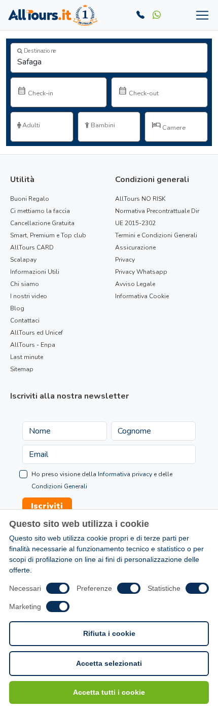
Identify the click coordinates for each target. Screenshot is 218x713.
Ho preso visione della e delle (101, 480)
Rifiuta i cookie (109, 633)
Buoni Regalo (29, 199)
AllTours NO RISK (140, 199)
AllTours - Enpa (32, 345)
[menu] (200, 15)
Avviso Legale (135, 284)
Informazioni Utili (34, 272)
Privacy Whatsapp (141, 272)
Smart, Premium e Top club (48, 235)
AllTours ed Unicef (36, 333)
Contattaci (25, 320)
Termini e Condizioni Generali (156, 235)
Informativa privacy (125, 474)
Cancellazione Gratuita (42, 223)
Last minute (26, 357)
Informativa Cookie (142, 296)
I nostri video (28, 296)
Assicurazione (135, 247)
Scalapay (23, 260)
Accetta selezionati (109, 663)
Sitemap (21, 369)
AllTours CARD (32, 247)
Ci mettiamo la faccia (40, 211)
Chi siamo (24, 284)
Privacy (125, 260)
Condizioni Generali (59, 486)
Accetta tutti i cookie (109, 692)
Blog (17, 308)
